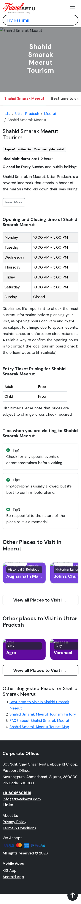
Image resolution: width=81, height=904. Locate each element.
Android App (13, 876)
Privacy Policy (14, 821)
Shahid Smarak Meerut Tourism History (43, 714)
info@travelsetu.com (22, 799)
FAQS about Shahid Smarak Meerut (39, 720)
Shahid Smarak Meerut (24, 98)
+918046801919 (17, 792)
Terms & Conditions (19, 828)
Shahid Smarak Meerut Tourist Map (39, 726)
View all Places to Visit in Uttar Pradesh (45, 670)
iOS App (9, 870)
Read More (13, 202)
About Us (10, 815)
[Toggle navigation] (72, 8)
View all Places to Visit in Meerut (45, 600)
